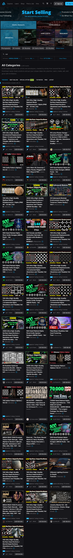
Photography (5, 48)
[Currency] (51, 3)
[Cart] (47, 3)
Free (46, 80)
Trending (5, 80)
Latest (51, 80)
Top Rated (39, 80)
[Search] (43, 3)
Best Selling (14, 80)
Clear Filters (62, 58)
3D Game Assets (38, 48)
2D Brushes (50, 48)
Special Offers (26, 80)
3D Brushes (26, 48)
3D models (16, 48)
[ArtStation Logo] (3, 3)
